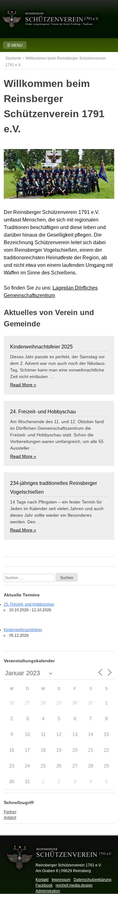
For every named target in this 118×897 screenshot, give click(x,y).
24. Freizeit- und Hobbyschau (43, 411)
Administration (48, 891)
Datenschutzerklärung (92, 879)
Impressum (61, 879)
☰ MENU (15, 45)
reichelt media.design (74, 885)
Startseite (13, 58)
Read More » (23, 384)
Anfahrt (10, 817)
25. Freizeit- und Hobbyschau (29, 604)
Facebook (44, 885)
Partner (10, 812)
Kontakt (42, 879)
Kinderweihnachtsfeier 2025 (41, 346)
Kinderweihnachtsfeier (23, 630)
